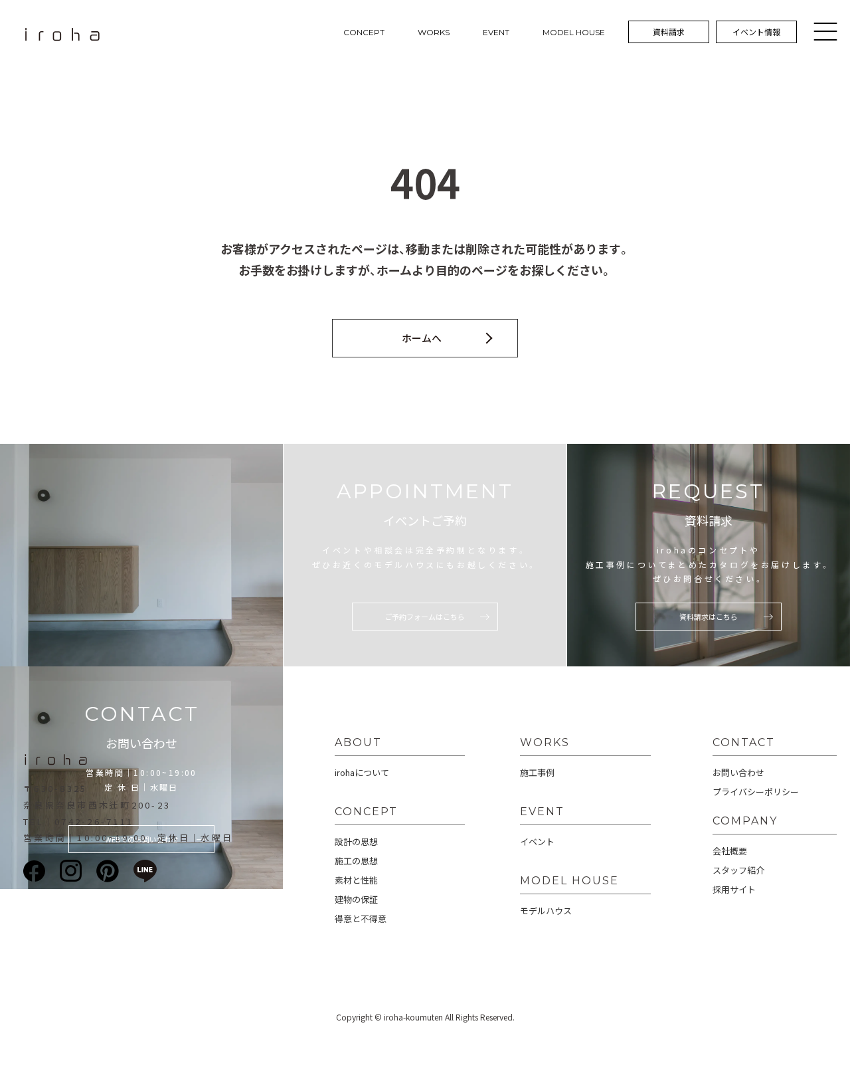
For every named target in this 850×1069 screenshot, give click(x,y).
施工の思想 (356, 860)
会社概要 (730, 850)
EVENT (496, 32)
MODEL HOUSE (574, 32)
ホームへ (422, 338)
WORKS (434, 32)
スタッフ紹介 (738, 870)
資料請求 (669, 31)
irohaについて (362, 772)
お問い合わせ (738, 772)
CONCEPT (363, 32)
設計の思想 (356, 841)
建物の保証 (356, 899)
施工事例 (537, 772)
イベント (537, 841)
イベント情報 (756, 31)
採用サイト (734, 889)
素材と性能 (356, 880)
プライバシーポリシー (756, 791)
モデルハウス (546, 910)
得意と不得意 (360, 918)
